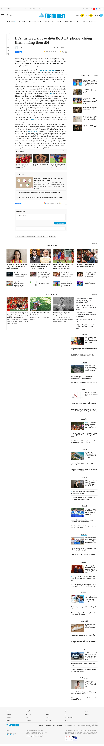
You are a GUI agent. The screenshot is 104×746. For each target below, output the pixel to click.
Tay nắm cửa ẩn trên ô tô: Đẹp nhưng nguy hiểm (83, 664)
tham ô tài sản (33, 131)
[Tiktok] (99, 9)
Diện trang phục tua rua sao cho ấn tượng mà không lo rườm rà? (83, 698)
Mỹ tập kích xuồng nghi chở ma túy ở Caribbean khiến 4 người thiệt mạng (81, 377)
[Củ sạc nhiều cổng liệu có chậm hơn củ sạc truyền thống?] (77, 628)
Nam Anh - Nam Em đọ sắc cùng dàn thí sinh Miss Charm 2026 (83, 492)
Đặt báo (41, 725)
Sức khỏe (37, 22)
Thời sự (16, 22)
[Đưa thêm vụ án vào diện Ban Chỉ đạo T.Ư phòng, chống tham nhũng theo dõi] (24, 182)
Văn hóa (57, 22)
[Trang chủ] (7, 22)
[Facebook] (97, 9)
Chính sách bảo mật (69, 725)
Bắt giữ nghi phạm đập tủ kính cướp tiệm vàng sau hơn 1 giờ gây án (84, 349)
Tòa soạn (59, 725)
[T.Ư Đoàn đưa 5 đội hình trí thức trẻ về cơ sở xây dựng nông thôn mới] (77, 512)
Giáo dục (47, 22)
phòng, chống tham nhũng (47, 70)
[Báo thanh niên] (52, 15)
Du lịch (52, 22)
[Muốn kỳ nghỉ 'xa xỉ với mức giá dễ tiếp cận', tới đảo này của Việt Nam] (77, 456)
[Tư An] (16, 47)
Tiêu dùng (85, 22)
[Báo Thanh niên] (12, 725)
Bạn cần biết (28, 9)
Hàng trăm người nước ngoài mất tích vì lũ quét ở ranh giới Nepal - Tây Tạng (91, 368)
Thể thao (67, 22)
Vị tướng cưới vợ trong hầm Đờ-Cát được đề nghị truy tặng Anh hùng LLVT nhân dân (83, 354)
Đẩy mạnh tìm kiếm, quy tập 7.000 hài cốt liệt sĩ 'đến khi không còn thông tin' (91, 340)
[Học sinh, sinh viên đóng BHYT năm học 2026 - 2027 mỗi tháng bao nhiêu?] (77, 599)
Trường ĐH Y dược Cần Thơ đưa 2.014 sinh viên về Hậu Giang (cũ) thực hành (91, 540)
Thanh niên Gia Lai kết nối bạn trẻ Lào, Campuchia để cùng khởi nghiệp (82, 520)
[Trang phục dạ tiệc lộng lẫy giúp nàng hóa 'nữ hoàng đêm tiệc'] (77, 684)
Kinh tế (26, 22)
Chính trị (11, 22)
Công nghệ (73, 22)
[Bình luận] (8, 47)
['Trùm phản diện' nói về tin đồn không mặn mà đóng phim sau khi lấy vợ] (77, 484)
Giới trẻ (42, 22)
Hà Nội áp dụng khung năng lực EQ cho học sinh (83, 555)
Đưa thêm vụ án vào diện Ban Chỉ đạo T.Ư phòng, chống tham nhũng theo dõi (48, 179)
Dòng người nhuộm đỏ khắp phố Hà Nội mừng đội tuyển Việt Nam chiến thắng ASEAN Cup (83, 578)
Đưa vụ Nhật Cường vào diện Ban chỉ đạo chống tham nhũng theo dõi (39, 193)
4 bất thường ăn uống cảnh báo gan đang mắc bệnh (83, 607)
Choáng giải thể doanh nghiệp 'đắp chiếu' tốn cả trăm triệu (83, 404)
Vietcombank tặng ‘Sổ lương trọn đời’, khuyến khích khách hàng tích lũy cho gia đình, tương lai (84, 410)
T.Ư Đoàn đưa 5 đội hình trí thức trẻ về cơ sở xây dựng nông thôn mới (91, 512)
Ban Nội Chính (44, 236)
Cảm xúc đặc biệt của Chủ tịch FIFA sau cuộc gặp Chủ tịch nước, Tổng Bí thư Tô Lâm (91, 569)
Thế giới (21, 22)
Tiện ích (35, 9)
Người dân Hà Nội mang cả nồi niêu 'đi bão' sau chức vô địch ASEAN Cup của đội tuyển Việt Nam (84, 435)
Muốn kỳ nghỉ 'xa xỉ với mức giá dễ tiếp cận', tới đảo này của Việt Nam (90, 455)
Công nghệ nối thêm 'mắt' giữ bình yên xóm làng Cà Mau (83, 642)
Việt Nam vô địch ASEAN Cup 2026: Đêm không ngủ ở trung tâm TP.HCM (90, 425)
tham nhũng (52, 236)
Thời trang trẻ (93, 22)
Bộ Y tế (33, 120)
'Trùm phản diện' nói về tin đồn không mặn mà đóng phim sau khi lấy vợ (91, 483)
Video (80, 22)
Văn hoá (48, 714)
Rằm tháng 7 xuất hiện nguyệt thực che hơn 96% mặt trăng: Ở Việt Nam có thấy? (83, 441)
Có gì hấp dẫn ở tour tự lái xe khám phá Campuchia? (82, 464)
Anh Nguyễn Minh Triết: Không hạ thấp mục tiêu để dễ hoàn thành (83, 526)
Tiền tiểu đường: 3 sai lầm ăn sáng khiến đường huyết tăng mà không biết (84, 613)
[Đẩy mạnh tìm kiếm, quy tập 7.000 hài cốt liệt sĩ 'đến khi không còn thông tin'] (77, 341)
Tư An (20, 47)
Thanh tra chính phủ (20, 236)
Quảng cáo (48, 725)
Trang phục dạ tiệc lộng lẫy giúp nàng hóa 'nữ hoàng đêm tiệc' (90, 683)
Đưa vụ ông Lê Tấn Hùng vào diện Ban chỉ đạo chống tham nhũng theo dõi (41, 197)
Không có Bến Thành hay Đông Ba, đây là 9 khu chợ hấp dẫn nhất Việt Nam (84, 470)
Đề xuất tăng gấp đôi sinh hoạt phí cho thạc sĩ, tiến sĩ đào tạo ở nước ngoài (84, 549)
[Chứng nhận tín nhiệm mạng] (71, 738)
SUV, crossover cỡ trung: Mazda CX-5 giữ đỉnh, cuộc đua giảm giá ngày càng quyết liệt (91, 656)
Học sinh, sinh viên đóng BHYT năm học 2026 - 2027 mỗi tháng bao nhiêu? (91, 598)
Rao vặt (86, 714)
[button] (8, 35)
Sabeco (51, 94)
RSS (54, 725)
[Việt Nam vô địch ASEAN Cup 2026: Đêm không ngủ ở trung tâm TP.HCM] (77, 426)
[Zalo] (102, 9)
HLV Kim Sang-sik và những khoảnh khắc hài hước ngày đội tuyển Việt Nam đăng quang (83, 585)
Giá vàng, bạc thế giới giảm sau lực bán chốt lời (91, 394)
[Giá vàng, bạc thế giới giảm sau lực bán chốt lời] (77, 396)
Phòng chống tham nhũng (33, 236)
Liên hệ (41, 9)
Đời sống (31, 22)
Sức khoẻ (28, 714)
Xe (77, 22)
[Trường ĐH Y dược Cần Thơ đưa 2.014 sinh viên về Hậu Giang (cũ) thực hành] (77, 541)
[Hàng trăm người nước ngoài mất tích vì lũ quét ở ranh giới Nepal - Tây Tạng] (77, 369)
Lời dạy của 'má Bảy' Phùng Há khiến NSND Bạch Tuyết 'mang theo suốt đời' (83, 498)
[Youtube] (94, 9)
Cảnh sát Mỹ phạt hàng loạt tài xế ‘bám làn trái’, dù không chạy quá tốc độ (84, 670)
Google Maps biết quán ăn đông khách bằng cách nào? (83, 636)
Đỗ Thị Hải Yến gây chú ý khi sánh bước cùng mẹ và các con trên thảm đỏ (83, 692)
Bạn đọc (86, 711)
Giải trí (62, 22)
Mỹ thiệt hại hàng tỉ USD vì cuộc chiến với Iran (84, 382)
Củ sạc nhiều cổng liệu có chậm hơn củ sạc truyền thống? (90, 626)
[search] (16, 15)
